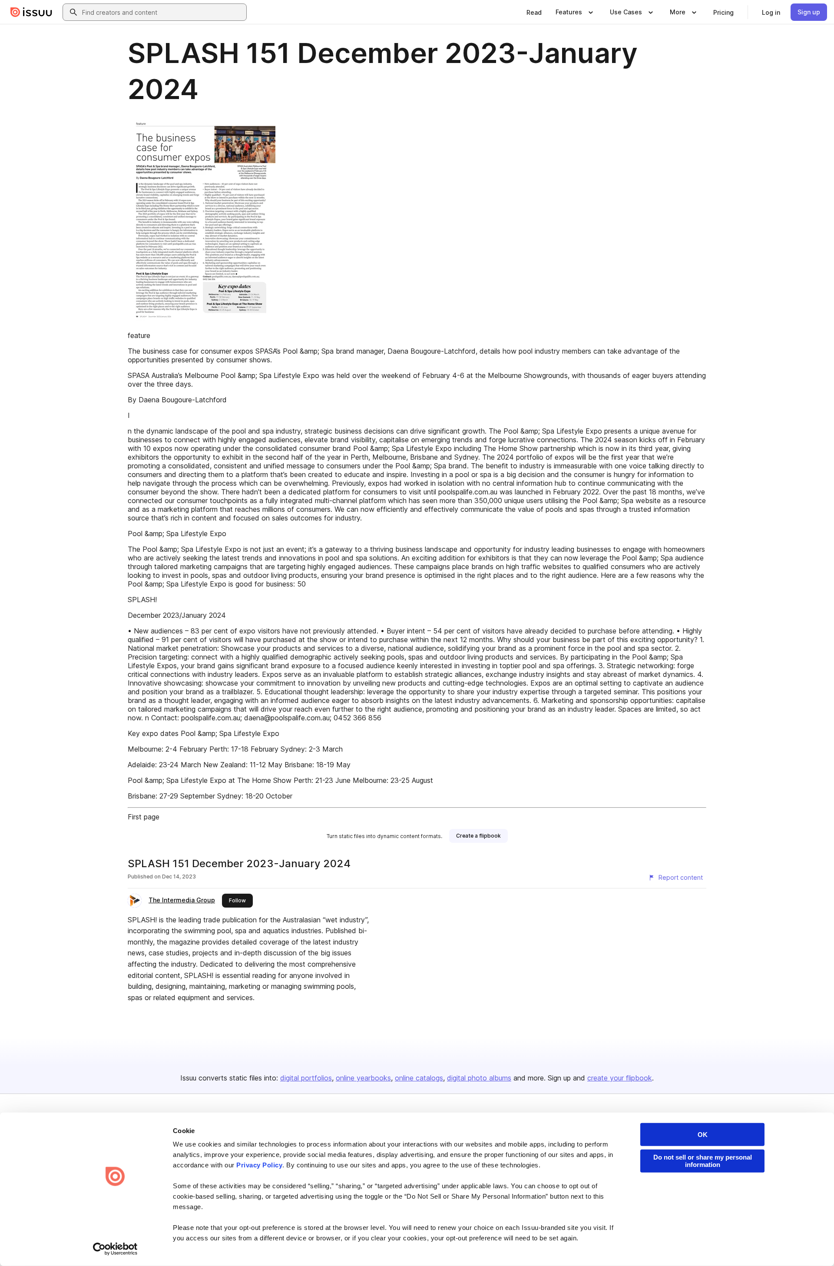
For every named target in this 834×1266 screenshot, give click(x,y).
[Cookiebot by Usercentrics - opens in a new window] (115, 1249)
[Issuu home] (31, 12)
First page (143, 816)
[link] (534, 12)
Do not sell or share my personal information (702, 1160)
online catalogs (419, 1078)
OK (703, 1134)
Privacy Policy (259, 1165)
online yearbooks (363, 1078)
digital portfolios (306, 1078)
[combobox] (162, 12)
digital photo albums (479, 1078)
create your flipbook (619, 1078)
